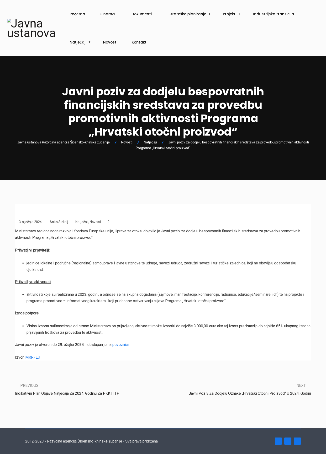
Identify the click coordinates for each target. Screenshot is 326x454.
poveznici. (120, 344)
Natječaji (78, 42)
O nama (107, 13)
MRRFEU (32, 357)
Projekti (230, 13)
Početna (77, 13)
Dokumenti (141, 13)
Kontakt (139, 42)
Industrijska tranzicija (273, 13)
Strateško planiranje (187, 13)
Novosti (110, 42)
